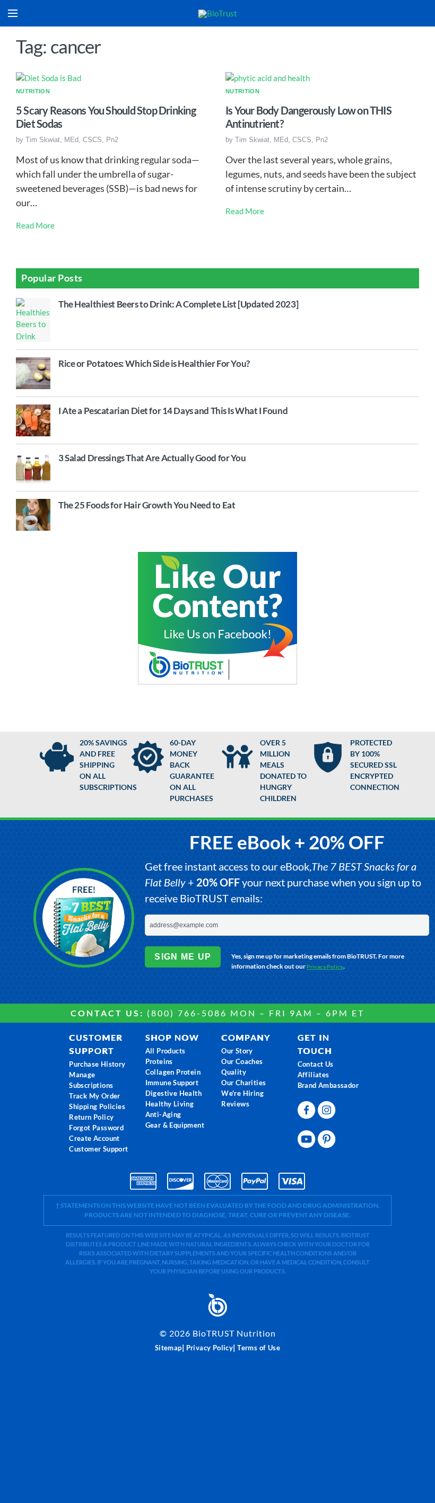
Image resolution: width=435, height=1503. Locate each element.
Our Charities (243, 1082)
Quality (233, 1072)
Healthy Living (169, 1104)
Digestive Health (173, 1093)
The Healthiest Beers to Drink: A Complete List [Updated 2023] (178, 304)
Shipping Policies (97, 1106)
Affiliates (313, 1074)
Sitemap (168, 1347)
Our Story (237, 1051)
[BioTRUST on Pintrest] (328, 1137)
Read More (35, 225)
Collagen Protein (173, 1072)
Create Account (94, 1138)
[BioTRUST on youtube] (308, 1137)
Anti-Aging (163, 1114)
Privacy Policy (325, 966)
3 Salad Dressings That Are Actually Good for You (152, 457)
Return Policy (91, 1117)
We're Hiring (242, 1093)
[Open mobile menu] (13, 13)
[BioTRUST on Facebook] (308, 1108)
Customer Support (98, 1149)
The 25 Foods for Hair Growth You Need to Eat (146, 505)
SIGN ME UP (182, 956)
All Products (165, 1051)
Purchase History (97, 1064)
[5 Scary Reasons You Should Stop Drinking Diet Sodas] (48, 77)
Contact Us (316, 1064)
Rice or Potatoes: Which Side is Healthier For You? (154, 363)
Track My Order (94, 1096)
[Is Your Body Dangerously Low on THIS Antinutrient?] (267, 77)
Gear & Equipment (174, 1125)
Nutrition (33, 91)
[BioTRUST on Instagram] (328, 1108)
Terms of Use (258, 1347)
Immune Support (172, 1082)
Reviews (235, 1104)
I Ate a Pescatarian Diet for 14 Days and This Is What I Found (173, 410)
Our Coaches (242, 1061)
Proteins (159, 1061)
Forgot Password (96, 1127)
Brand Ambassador (328, 1085)
